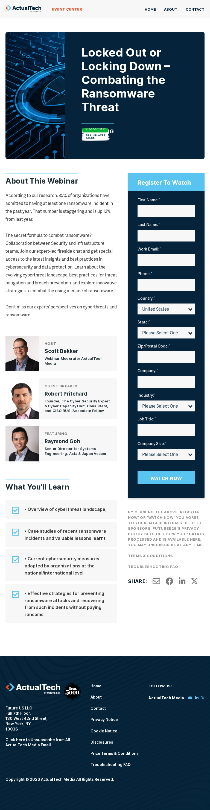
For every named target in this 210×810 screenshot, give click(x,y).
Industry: (147, 395)
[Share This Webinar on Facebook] (169, 581)
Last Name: (149, 224)
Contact (195, 9)
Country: (146, 298)
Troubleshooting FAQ (153, 566)
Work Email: (149, 249)
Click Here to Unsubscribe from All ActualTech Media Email (37, 742)
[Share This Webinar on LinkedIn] (182, 581)
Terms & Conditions (150, 555)
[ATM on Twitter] (203, 698)
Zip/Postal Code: (154, 346)
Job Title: (147, 419)
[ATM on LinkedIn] (197, 698)
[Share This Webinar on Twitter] (194, 581)
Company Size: (152, 443)
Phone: (145, 273)
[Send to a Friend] (156, 581)
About (170, 9)
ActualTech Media (43, 9)
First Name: (149, 200)
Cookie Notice (104, 731)
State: (144, 322)
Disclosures (102, 742)
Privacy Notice (104, 719)
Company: (148, 370)
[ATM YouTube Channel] (190, 698)
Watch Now (166, 478)
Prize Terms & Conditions (115, 753)
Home (150, 9)
